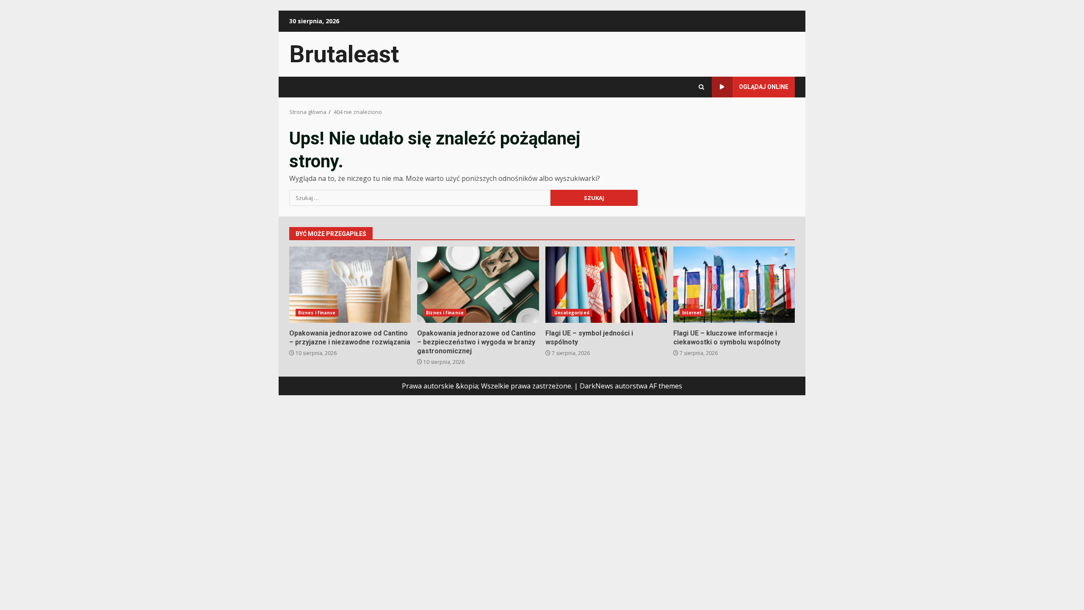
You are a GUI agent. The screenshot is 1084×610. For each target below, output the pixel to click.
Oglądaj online (763, 86)
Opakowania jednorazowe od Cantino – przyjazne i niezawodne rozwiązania (350, 285)
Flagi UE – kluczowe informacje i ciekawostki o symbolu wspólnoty (734, 285)
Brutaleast (344, 54)
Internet (692, 313)
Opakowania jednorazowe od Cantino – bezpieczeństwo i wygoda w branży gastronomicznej (478, 285)
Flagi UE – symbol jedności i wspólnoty (606, 285)
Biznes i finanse (317, 313)
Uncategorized (571, 313)
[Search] (701, 87)
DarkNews (596, 386)
